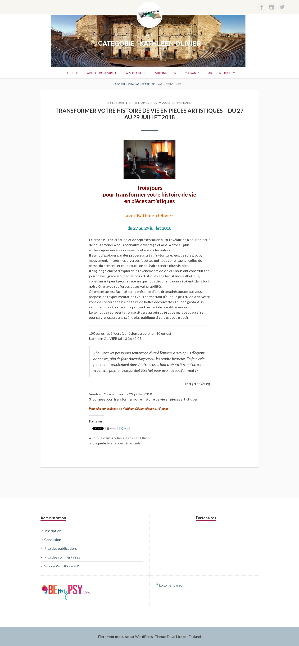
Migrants (192, 73)
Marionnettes (164, 73)
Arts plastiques (220, 73)
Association (135, 73)
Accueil (72, 73)
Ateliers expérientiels (124, 443)
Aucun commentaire (176, 103)
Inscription (52, 531)
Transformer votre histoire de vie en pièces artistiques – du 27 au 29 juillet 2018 (149, 113)
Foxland (195, 636)
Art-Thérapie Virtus (102, 73)
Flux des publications (60, 548)
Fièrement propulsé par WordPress (125, 636)
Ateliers (117, 438)
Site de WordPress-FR (61, 566)
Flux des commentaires (62, 557)
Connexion (52, 539)
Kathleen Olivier (138, 438)
